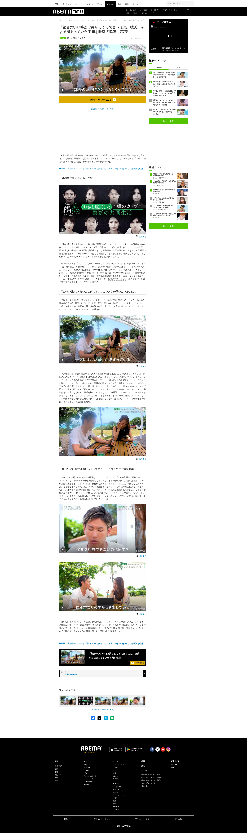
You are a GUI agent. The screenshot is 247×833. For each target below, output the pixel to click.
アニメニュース (118, 765)
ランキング (66, 4)
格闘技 (86, 784)
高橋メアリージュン (117, 279)
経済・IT (58, 775)
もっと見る (168, 121)
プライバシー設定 (142, 819)
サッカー (87, 767)
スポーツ (89, 4)
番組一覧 (144, 786)
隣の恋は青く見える (76, 38)
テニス (86, 787)
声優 (114, 773)
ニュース (78, 4)
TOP (56, 4)
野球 (85, 765)
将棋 (119, 4)
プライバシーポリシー (103, 819)
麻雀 (127, 4)
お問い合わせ (178, 819)
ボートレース (88, 779)
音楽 (135, 13)
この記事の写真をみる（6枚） (102, 109)
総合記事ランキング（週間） (151, 780)
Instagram (168, 749)
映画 (127, 13)
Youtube (163, 749)
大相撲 (86, 770)
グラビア (155, 13)
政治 (56, 778)
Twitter (157, 749)
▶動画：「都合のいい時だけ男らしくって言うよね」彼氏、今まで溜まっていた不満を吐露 (101, 168)
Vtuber (115, 776)
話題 (56, 780)
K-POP (156, 10)
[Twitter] (98, 718)
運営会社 (67, 819)
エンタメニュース (72, 20)
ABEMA (89, 155)
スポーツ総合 (88, 782)
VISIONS (174, 765)
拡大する (142, 236)
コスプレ (116, 779)
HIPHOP (144, 13)
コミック (116, 767)
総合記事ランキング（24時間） (152, 777)
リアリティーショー (171, 10)
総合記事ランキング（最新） (151, 775)
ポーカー (136, 4)
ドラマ (186, 10)
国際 (56, 772)
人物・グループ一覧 (148, 783)
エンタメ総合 (131, 10)
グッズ (115, 770)
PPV (172, 767)
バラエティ (144, 10)
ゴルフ (86, 773)
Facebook (152, 749)
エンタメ (110, 4)
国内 (56, 769)
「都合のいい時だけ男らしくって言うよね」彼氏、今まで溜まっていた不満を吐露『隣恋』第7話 (135, 20)
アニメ (100, 4)
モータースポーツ (90, 776)
